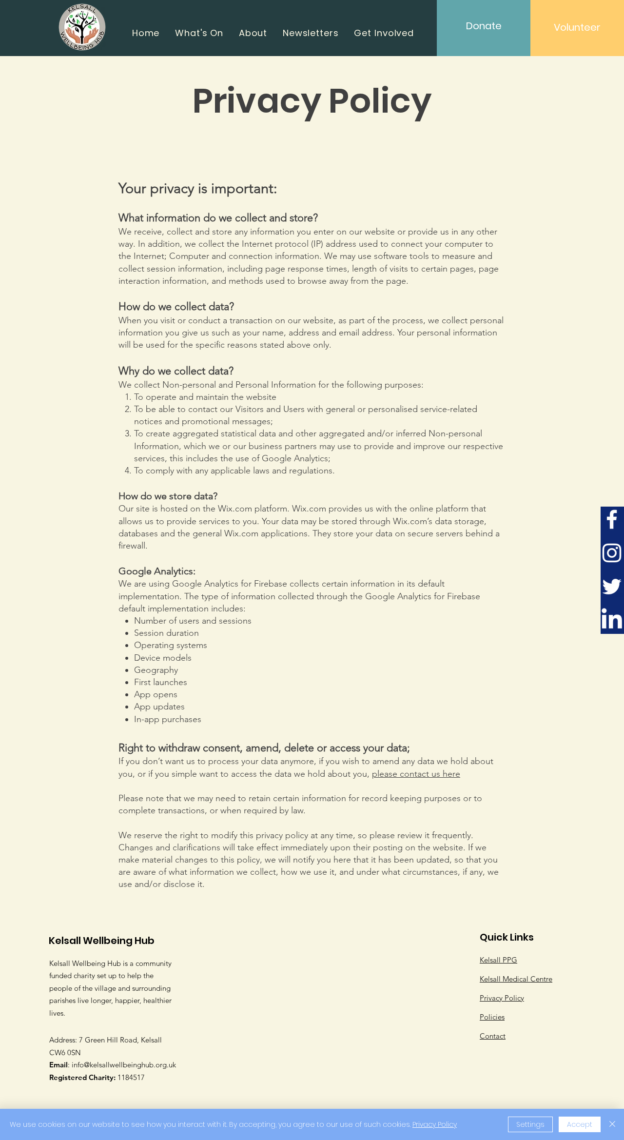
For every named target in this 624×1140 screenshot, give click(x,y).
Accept (579, 1124)
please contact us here (416, 773)
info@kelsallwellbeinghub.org (119, 1064)
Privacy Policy (434, 1124)
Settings (530, 1124)
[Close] (612, 1124)
